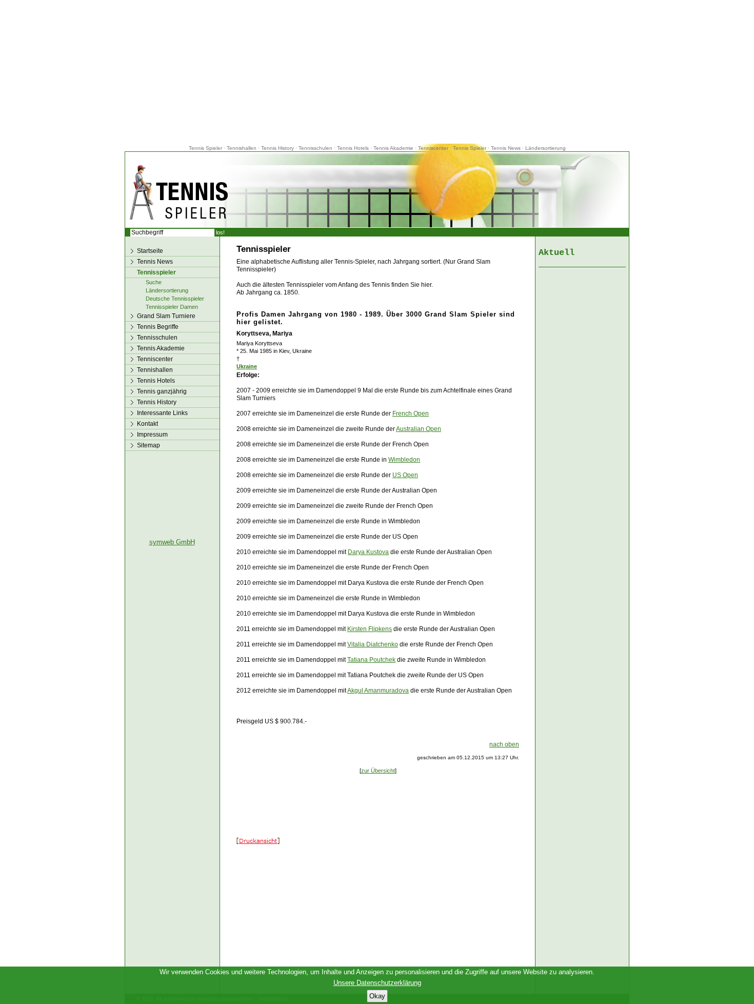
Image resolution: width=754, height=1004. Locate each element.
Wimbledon (404, 459)
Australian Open (418, 428)
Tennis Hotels (353, 148)
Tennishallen (242, 148)
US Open (405, 475)
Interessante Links (162, 413)
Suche (154, 282)
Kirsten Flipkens (369, 629)
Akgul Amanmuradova (378, 690)
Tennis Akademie (394, 148)
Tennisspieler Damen (172, 307)
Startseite (150, 250)
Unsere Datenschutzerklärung (377, 983)
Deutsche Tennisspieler (175, 299)
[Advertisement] (377, 72)
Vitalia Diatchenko (372, 644)
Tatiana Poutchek (371, 659)
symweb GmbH (172, 542)
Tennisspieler (156, 272)
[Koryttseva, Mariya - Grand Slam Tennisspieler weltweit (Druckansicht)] (258, 842)
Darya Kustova (368, 552)
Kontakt (147, 423)
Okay (377, 996)
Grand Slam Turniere (166, 316)
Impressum (152, 434)
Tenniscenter (433, 148)
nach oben (504, 744)
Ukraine (246, 366)
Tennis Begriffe (157, 326)
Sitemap (148, 445)
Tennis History (277, 148)
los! (220, 232)
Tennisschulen (315, 148)
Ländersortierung (545, 148)
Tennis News (506, 148)
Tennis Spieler (205, 148)
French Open (410, 413)
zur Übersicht (378, 770)
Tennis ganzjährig (162, 391)
